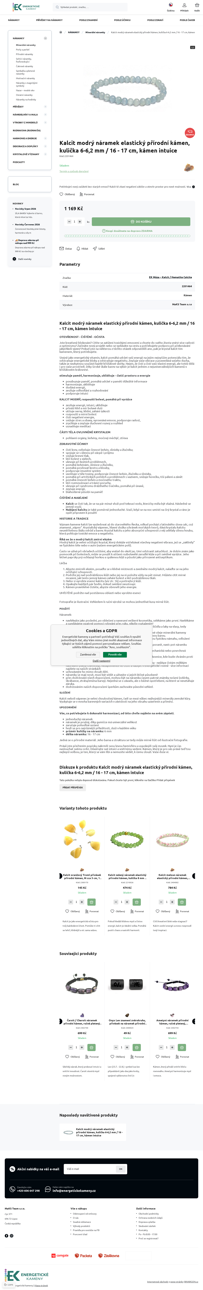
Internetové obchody (157, 1281)
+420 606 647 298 (28, 1190)
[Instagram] (11, 1236)
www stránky (176, 1281)
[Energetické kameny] (60, 32)
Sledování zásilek (147, 1226)
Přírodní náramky (24, 54)
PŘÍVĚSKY (18, 106)
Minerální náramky (95, 32)
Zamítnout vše (88, 654)
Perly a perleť (22, 49)
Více (189, 186)
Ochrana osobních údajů (151, 1217)
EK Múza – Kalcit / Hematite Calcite (170, 277)
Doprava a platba (147, 1221)
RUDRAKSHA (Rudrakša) (27, 130)
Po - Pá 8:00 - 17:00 (148, 1234)
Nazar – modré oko (25, 90)
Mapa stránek (41, 1285)
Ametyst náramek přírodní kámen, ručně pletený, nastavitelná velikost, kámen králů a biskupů (172, 1022)
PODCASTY (19, 162)
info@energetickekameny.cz (74, 1191)
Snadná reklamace (82, 1221)
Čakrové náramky (24, 66)
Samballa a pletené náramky (25, 72)
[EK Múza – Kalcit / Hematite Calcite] (189, 168)
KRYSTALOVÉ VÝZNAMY (26, 154)
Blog (16, 184)
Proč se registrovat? (148, 1238)
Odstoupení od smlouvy (85, 1213)
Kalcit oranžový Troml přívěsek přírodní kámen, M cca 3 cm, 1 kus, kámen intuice (82, 876)
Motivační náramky (25, 78)
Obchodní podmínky (149, 1213)
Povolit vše (115, 654)
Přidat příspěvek (73, 787)
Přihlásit (121, 1169)
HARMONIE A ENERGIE (25, 138)
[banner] (26, 7)
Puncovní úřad (80, 1234)
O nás (76, 1217)
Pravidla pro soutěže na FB (86, 1230)
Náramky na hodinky (26, 99)
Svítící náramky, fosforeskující (24, 60)
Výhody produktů (81, 1226)
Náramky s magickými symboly (26, 84)
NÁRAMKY (73, 32)
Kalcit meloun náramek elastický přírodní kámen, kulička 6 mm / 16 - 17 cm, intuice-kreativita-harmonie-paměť (172, 876)
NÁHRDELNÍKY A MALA (25, 114)
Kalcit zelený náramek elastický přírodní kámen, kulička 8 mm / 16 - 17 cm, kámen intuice (127, 876)
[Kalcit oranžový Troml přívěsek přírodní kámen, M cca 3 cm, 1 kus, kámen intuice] (82, 839)
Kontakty (143, 1230)
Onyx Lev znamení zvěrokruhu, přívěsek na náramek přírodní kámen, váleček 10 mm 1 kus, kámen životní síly (127, 1022)
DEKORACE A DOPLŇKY (25, 146)
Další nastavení (101, 661)
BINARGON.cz (191, 1281)
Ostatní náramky (24, 94)
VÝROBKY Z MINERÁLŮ (25, 122)
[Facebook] (6, 1236)
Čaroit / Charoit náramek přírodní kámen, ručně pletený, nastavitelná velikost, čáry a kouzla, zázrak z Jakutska (82, 1022)
